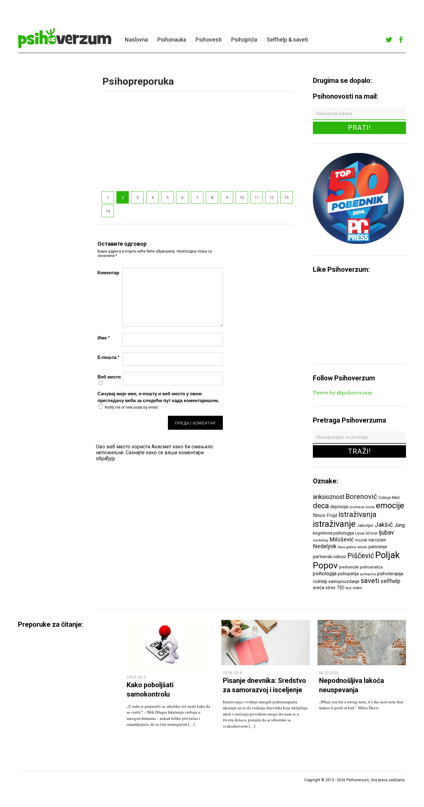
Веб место (109, 376)
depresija (339, 506)
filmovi (319, 515)
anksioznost (328, 496)
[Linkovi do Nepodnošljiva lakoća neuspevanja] (362, 663)
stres (331, 587)
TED (341, 587)
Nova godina (347, 547)
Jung (399, 525)
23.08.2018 (232, 673)
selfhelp (390, 581)
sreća (318, 587)
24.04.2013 (136, 677)
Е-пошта (108, 357)
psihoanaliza (371, 567)
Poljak (387, 555)
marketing (320, 540)
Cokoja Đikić (389, 497)
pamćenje (377, 546)
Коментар (108, 272)
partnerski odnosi (329, 556)
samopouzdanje (343, 581)
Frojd (332, 515)
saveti (370, 580)
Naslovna (136, 39)
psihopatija (348, 573)
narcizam (377, 539)
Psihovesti (209, 39)
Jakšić (384, 524)
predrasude (349, 567)
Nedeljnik (324, 546)
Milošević (341, 539)
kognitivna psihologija (333, 533)
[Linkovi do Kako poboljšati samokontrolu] (166, 668)
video (357, 587)
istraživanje (334, 524)
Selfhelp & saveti (287, 39)
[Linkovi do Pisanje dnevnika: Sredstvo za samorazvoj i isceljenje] (265, 663)
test (348, 588)
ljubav (386, 532)
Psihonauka (171, 39)
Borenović (361, 496)
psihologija (324, 573)
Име (103, 337)
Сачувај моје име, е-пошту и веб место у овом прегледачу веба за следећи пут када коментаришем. (158, 397)
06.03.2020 (328, 673)
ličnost (372, 533)
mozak (361, 540)
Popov (325, 565)
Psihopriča (244, 39)
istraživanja (357, 514)
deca (321, 505)
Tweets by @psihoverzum (342, 393)
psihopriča (368, 574)
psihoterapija (390, 573)
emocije (390, 505)
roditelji (320, 581)
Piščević (360, 555)
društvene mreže (362, 507)
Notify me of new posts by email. (132, 407)
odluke (362, 547)
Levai (359, 533)
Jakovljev (365, 525)
